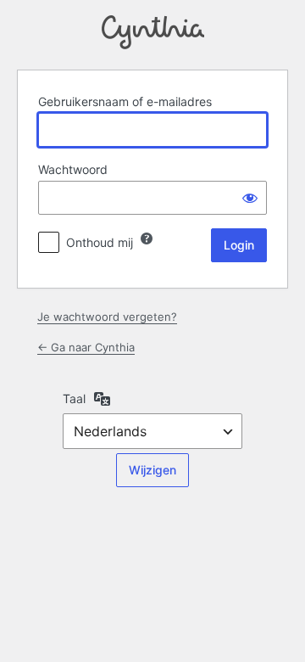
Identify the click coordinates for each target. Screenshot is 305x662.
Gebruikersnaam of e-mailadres (125, 101)
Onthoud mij (99, 242)
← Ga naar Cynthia (86, 347)
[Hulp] (146, 238)
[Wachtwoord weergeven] (250, 198)
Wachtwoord (73, 169)
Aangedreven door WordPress (153, 32)
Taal (74, 398)
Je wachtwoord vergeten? (107, 316)
